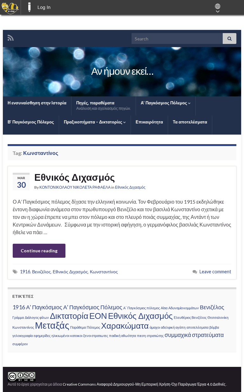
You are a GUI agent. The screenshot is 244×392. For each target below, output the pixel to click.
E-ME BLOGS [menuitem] (29, 7)
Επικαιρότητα (149, 121)
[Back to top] (230, 378)
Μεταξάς (52, 325)
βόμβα (214, 327)
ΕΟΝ (98, 316)
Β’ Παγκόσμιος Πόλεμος (31, 121)
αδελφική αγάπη (173, 327)
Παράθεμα (78, 327)
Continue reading (39, 250)
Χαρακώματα (125, 325)
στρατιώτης (155, 335)
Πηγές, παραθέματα (103, 105)
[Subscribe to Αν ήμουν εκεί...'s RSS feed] (11, 36)
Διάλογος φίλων (37, 317)
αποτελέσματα (197, 327)
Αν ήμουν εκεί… (122, 71)
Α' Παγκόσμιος (44, 307)
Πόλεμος (93, 327)
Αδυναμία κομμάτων (183, 308)
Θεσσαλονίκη (217, 317)
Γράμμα (18, 317)
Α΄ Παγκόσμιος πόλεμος (141, 308)
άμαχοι (155, 327)
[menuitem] (10, 7)
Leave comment (215, 271)
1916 (25, 271)
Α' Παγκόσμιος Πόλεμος (92, 307)
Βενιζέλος (41, 271)
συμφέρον (20, 344)
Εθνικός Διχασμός (74, 177)
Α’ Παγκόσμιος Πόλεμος (164, 102)
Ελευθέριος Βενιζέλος (190, 317)
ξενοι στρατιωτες (95, 335)
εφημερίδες (42, 335)
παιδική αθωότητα (122, 335)
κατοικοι (76, 335)
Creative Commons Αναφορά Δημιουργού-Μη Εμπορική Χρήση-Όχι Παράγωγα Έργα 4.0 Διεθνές (144, 384)
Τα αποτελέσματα (190, 121)
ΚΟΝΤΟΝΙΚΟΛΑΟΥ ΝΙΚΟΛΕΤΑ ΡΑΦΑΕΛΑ (75, 187)
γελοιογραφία (22, 335)
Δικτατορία (69, 316)
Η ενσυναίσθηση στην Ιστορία (37, 102)
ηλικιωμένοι (60, 335)
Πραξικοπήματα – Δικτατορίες (93, 121)
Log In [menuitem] (44, 7)
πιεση (141, 335)
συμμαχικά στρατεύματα (194, 335)
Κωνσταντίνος (104, 271)
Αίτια (164, 308)
